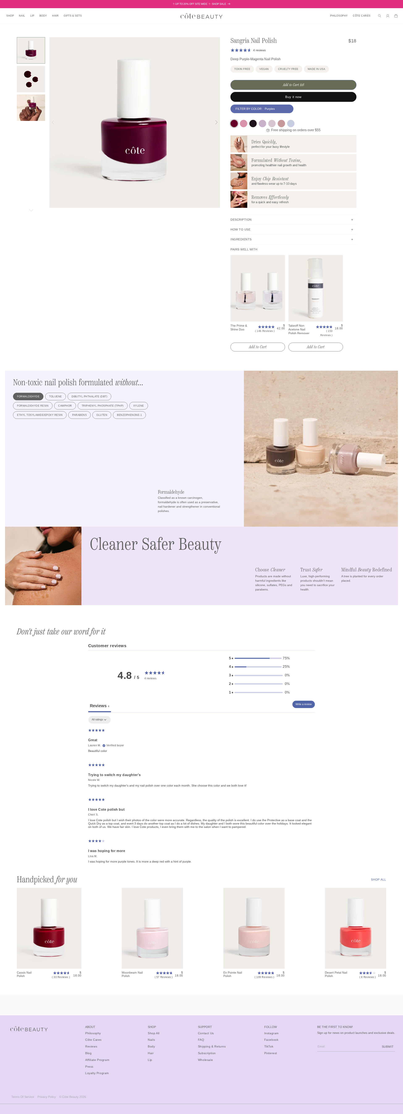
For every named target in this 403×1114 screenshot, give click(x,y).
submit (388, 1046)
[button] (10, 16)
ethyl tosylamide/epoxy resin (40, 415)
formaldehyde (28, 396)
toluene (55, 396)
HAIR (55, 15)
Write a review (304, 704)
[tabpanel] (201, 791)
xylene (138, 405)
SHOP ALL (378, 879)
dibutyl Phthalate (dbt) (89, 396)
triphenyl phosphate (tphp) (103, 405)
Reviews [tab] (99, 705)
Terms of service (22, 1096)
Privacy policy (47, 1096)
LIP (32, 15)
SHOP (10, 15)
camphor (65, 405)
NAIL (22, 15)
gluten (101, 415)
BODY (43, 15)
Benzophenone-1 (129, 415)
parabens (79, 415)
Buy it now (293, 97)
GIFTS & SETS (73, 15)
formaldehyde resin (32, 405)
